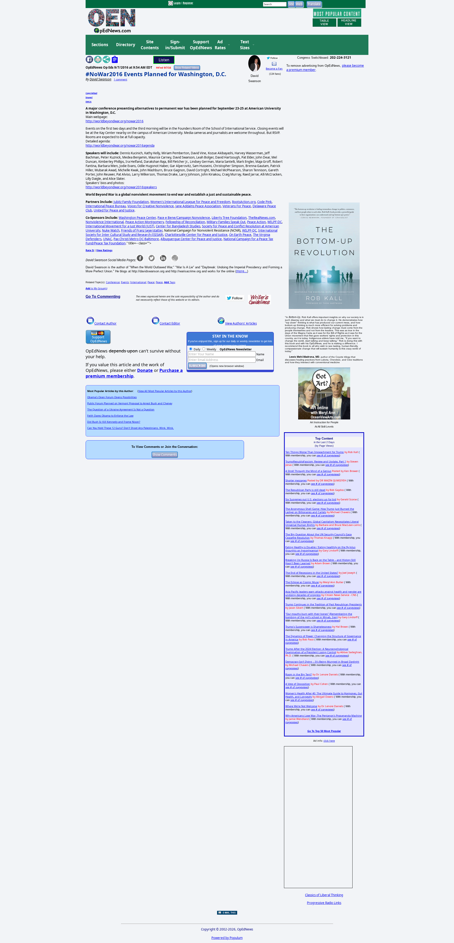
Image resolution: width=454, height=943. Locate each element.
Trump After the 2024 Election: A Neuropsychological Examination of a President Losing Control (316, 650)
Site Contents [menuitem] (150, 45)
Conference (113, 282)
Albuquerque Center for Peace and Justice (191, 239)
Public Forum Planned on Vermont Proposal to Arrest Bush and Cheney (129, 403)
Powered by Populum (227, 938)
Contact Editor (170, 323)
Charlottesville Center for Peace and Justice (196, 235)
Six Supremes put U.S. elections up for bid (310, 499)
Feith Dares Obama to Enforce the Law (110, 415)
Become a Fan (274, 68)
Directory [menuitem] (125, 44)
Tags (169, 282)
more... (241, 271)
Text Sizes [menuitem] (244, 45)
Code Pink (264, 202)
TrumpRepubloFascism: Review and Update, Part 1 (315, 461)
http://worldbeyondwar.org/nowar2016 (115, 121)
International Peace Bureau (106, 206)
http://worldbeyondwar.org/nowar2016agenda (120, 145)
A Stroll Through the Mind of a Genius (308, 471)
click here (329, 740)
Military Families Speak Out (226, 222)
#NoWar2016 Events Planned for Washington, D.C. (156, 74)
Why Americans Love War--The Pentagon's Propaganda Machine (323, 715)
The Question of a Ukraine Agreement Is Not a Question (120, 409)
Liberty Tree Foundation (229, 218)
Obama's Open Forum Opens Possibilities (112, 397)
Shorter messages (296, 480)
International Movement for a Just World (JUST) (120, 226)
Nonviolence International (105, 222)
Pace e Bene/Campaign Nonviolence (183, 218)
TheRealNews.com (261, 218)
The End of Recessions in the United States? (311, 572)
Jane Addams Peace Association (198, 206)
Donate (145, 370)
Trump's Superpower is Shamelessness (308, 626)
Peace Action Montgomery (144, 222)
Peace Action (256, 222)
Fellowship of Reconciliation (185, 222)
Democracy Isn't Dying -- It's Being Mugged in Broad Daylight (322, 661)
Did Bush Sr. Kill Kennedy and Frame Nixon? (113, 421)
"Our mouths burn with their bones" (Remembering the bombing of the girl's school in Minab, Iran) (318, 615)
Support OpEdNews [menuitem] (199, 45)
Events (125, 282)
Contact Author (105, 323)
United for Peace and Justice (114, 210)
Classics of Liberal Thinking (324, 895)
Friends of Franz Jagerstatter (141, 230)
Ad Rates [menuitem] (220, 45)
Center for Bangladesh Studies (178, 226)
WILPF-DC (274, 222)
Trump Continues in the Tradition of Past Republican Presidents (323, 604)
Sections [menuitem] (100, 44)
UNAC (107, 239)
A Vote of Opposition (297, 684)
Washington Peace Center (137, 218)
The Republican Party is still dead (305, 490)
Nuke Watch (110, 230)
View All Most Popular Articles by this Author (164, 391)
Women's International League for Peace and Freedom (190, 202)
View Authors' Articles (241, 323)
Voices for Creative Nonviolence (150, 206)
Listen (164, 59)
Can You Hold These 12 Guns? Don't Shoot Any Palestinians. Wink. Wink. (130, 428)
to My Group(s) (96, 288)
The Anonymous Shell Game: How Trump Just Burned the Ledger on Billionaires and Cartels (319, 510)
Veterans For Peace (237, 206)
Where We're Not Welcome (301, 706)
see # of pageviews (328, 455)
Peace (151, 282)
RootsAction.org (244, 202)
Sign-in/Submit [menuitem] (174, 45)
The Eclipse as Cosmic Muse (302, 582)
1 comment (120, 79)
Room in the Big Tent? (298, 674)
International (138, 282)
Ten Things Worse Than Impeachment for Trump (314, 452)
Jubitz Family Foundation (131, 202)
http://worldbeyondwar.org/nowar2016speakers (121, 187)
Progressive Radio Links (324, 903)
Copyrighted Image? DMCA (91, 97)
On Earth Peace (240, 235)
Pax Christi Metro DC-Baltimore (136, 239)
